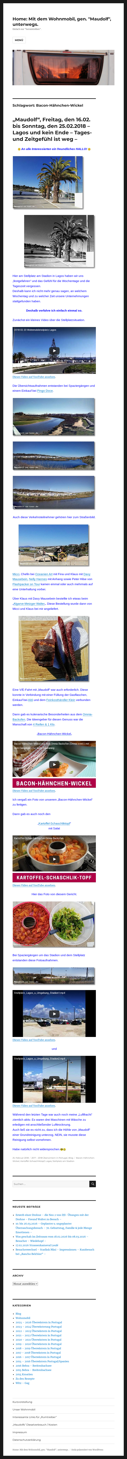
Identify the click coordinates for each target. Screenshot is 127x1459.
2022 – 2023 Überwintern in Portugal (39, 1331)
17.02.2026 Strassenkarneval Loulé (37, 1245)
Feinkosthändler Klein (60, 700)
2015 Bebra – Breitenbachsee (33, 1370)
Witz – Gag (22, 1383)
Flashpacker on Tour (26, 584)
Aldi (30, 700)
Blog (70, 1158)
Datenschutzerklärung (27, 1439)
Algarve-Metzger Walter (29, 603)
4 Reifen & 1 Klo (44, 724)
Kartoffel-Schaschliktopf (54, 823)
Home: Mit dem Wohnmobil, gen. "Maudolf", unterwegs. (41, 1449)
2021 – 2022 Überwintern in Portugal (38, 1335)
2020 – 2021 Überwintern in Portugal (38, 1339)
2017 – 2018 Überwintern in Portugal (49, 1158)
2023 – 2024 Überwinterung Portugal (39, 1326)
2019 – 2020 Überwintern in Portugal (38, 1344)
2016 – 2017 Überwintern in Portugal (38, 1357)
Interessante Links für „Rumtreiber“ (35, 1417)
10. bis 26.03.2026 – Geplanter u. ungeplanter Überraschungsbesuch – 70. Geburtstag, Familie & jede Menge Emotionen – (54, 1228)
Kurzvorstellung (22, 1401)
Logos (49, 1161)
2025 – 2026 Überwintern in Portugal (39, 1322)
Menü (19, 40)
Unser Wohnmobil (24, 1409)
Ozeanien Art (44, 574)
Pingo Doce (45, 390)
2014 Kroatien (24, 1374)
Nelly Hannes (38, 579)
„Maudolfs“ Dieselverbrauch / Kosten (35, 1424)
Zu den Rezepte (25, 1378)
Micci (16, 574)
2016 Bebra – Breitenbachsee (34, 1365)
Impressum (20, 1432)
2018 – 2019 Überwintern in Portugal (38, 1348)
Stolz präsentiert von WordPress (87, 1449)
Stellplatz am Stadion (63, 1161)
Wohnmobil (23, 1318)
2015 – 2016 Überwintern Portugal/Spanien (42, 1361)
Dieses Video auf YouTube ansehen (34, 376)
